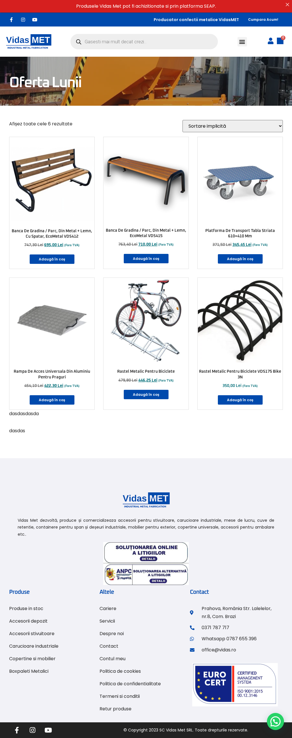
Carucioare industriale (33, 646)
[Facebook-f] (11, 19)
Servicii (107, 621)
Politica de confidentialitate (130, 683)
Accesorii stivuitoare (31, 633)
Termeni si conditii (120, 696)
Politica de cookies (120, 671)
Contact (109, 646)
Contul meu (112, 658)
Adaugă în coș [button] (52, 259)
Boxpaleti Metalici (28, 671)
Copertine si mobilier (32, 658)
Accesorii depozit (28, 621)
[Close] (287, 4)
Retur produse (115, 709)
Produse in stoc (26, 608)
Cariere (108, 608)
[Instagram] (23, 19)
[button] (242, 41)
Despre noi (112, 633)
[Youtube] (35, 19)
